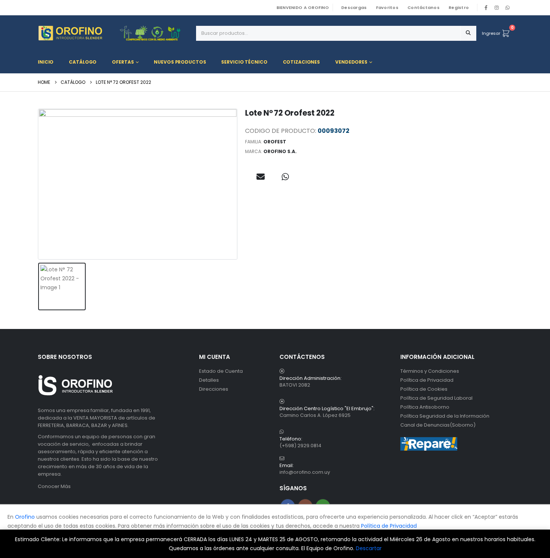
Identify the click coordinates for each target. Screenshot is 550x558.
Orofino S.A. (280, 151)
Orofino (25, 517)
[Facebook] (486, 7)
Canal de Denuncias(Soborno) (438, 425)
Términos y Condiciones (429, 371)
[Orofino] (114, 33)
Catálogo (83, 62)
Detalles (209, 380)
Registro (459, 7)
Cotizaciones (301, 62)
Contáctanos (423, 7)
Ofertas (123, 62)
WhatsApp (507, 7)
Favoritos (387, 7)
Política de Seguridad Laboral (436, 398)
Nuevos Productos (180, 62)
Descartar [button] (369, 548)
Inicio (46, 62)
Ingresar (491, 33)
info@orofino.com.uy (304, 472)
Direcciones (213, 389)
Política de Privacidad (426, 380)
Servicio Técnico (244, 62)
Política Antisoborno (424, 407)
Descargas (354, 7)
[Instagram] (497, 7)
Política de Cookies (423, 389)
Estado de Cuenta (221, 371)
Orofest (274, 141)
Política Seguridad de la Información (444, 416)
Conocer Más (54, 486)
